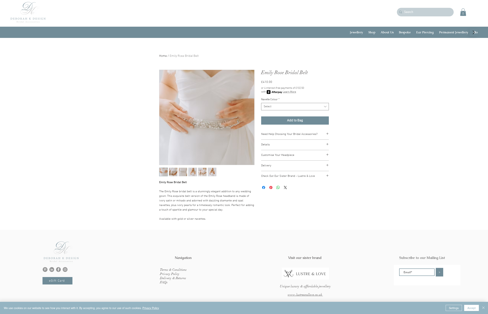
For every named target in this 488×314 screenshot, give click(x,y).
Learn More (289, 92)
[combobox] (295, 106)
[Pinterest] (45, 269)
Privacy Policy (150, 308)
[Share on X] (285, 187)
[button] (463, 12)
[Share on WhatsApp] (278, 187)
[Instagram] (65, 269)
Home (163, 56)
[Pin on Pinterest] (271, 187)
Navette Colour (270, 99)
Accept (471, 308)
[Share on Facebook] (263, 187)
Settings (454, 308)
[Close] (483, 308)
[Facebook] (58, 269)
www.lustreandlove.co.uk (305, 295)
